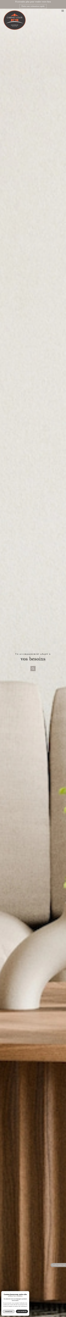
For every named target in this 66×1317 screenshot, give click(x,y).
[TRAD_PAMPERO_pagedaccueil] (15, 29)
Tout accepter (21, 1311)
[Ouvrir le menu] (63, 11)
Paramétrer (8, 1311)
